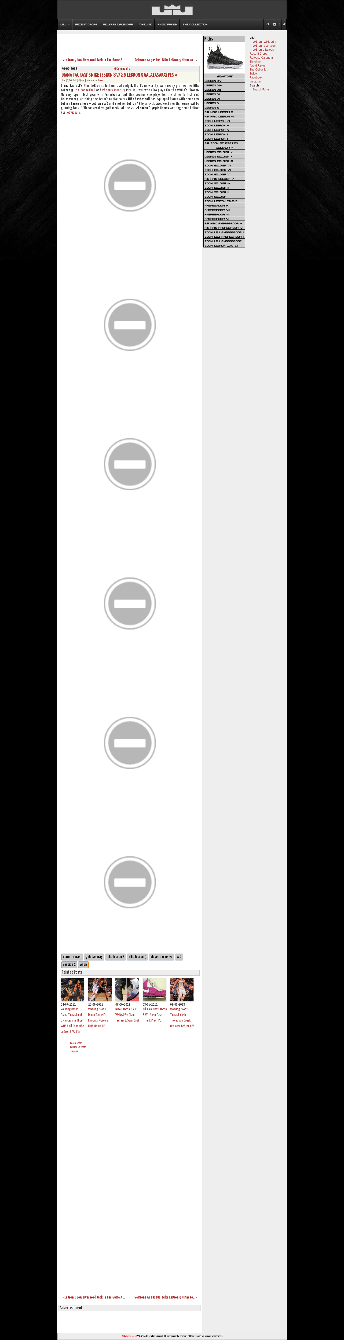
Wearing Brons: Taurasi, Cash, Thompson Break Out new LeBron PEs (182, 1017)
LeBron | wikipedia (264, 41)
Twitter (254, 73)
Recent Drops (76, 1043)
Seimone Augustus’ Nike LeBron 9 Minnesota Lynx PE (170, 60)
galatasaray (94, 957)
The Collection (259, 69)
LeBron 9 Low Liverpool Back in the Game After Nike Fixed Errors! (109, 60)
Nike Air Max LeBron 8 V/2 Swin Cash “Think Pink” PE (155, 1014)
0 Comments (122, 69)
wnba (83, 964)
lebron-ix (91, 80)
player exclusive (161, 957)
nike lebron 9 (137, 957)
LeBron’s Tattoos (263, 49)
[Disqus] (130, 1114)
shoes (100, 80)
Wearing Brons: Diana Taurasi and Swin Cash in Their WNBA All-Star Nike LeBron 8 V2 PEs (72, 1020)
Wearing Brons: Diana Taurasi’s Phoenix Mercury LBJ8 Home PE (98, 1017)
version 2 (69, 964)
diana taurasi (72, 957)
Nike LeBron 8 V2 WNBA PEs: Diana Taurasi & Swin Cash (127, 1014)
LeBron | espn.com (264, 45)
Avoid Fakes (257, 65)
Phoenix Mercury (113, 90)
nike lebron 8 (115, 957)
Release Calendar (78, 1047)
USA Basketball (84, 90)
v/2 (179, 957)
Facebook (256, 77)
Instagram (256, 81)
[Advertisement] (129, 43)
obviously (73, 112)
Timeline (74, 1051)
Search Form (261, 89)
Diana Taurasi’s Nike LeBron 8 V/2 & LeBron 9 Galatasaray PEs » (119, 75)
